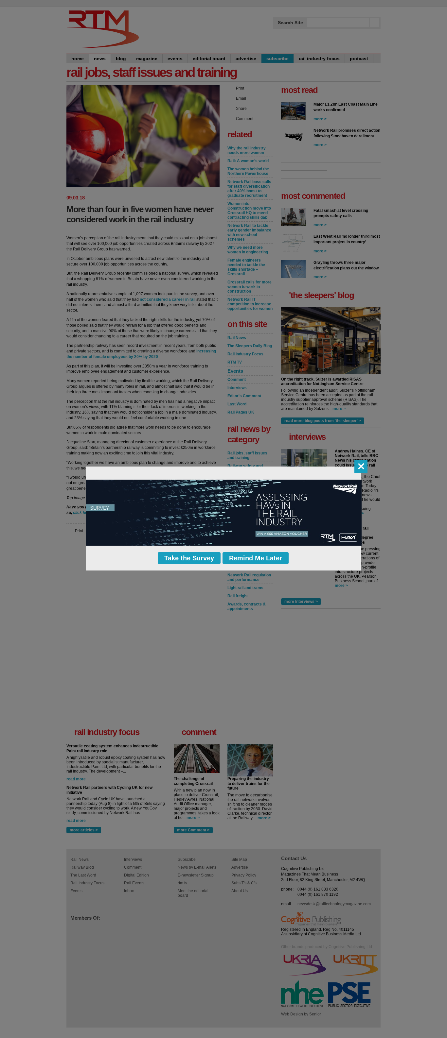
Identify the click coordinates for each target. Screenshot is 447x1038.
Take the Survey (189, 558)
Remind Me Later (255, 558)
